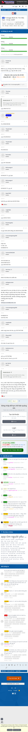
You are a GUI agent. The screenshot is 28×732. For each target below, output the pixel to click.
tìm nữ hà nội (8, 559)
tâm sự (14, 544)
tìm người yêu (4, 557)
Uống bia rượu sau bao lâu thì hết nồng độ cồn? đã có (14, 77)
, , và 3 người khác (13, 85)
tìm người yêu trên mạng (15, 557)
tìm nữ (15, 25)
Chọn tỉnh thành (14, 678)
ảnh (16, 594)
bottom (4, 24)
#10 (26, 215)
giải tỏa (15, 655)
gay (23, 24)
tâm (11, 544)
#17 (26, 327)
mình (16, 543)
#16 (26, 313)
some (7, 544)
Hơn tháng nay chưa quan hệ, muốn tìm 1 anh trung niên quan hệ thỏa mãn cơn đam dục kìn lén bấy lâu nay (15, 582)
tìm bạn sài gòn (21, 551)
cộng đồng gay (10, 24)
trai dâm (14, 595)
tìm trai (22, 559)
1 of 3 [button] (9, 401)
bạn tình (8, 539)
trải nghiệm (7, 625)
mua (22, 444)
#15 (26, 287)
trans (22, 25)
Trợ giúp (15, 690)
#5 (26, 147)
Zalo (2, 108)
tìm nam (20, 555)
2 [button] (4, 37)
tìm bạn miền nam (15, 550)
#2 (26, 96)
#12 (26, 241)
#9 (26, 198)
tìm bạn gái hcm (5, 548)
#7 (26, 173)
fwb (5, 541)
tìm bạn (3, 546)
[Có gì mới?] (26, 6)
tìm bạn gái (16, 546)
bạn (25, 537)
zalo (9, 175)
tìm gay (6, 25)
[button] (22, 6)
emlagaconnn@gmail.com (8, 302)
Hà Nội (4, 464)
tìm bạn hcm (22, 548)
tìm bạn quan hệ (12, 551)
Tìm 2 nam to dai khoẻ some (13, 467)
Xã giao (7, 495)
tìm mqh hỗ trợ (9, 488)
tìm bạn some (4, 553)
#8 (26, 185)
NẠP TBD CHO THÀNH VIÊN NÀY (13, 450)
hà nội (8, 541)
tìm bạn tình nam (20, 553)
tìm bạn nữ (4, 551)
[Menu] (2, 6)
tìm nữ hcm (16, 559)
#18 (26, 340)
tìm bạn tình (12, 553)
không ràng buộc (5, 543)
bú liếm (12, 539)
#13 (26, 258)
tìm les (11, 25)
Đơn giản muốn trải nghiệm (16, 631)
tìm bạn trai (4, 555)
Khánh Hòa (6, 485)
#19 (26, 353)
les (3, 25)
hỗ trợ (16, 541)
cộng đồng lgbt (18, 24)
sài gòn (3, 544)
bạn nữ (3, 539)
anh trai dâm (21, 594)
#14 (26, 275)
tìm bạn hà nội (14, 548)
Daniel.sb (5, 22)
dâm (2, 541)
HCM (4, 492)
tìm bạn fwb (9, 546)
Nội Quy (10, 690)
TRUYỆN (5, 527)
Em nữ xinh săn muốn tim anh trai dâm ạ (14, 570)
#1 (26, 66)
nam (10, 70)
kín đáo (12, 543)
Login (14, 435)
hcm (12, 541)
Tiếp (14, 401)
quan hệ (24, 543)
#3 (26, 121)
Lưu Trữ (14, 572)
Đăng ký (15, 421)
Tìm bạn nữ (9, 482)
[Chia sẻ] (24, 66)
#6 (26, 160)
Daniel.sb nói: (6, 100)
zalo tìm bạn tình (5, 561)
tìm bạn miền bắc (5, 550)
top (19, 25)
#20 (26, 368)
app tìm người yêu (20, 22)
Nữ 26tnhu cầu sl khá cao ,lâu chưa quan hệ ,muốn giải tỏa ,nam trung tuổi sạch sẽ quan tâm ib (15, 651)
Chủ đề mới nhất (8, 456)
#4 (26, 134)
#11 (26, 228)
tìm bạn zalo (12, 555)
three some (20, 544)
